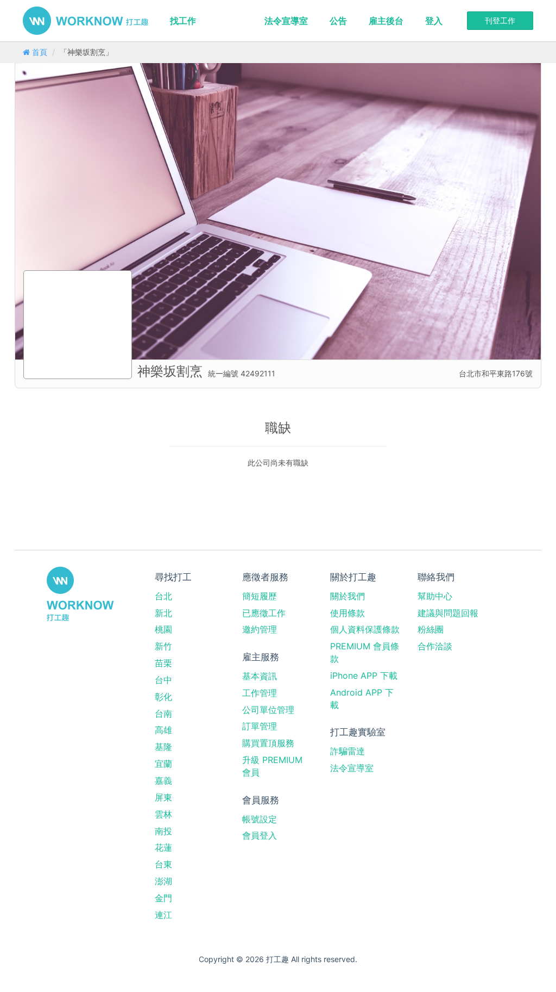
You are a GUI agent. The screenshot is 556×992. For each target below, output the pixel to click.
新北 (163, 612)
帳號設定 (259, 819)
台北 (163, 596)
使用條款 (347, 612)
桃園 (163, 629)
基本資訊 (259, 676)
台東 (163, 864)
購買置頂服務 (268, 742)
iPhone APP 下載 (363, 675)
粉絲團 (431, 629)
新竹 (163, 646)
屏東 (163, 797)
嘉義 (163, 780)
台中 (163, 679)
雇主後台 (386, 20)
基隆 (163, 746)
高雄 (163, 729)
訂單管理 (259, 726)
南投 (163, 831)
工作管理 (259, 692)
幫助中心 (435, 596)
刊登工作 (500, 20)
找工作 (183, 20)
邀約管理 (259, 629)
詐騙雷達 (347, 751)
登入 (434, 20)
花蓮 (163, 847)
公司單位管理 (268, 709)
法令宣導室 (286, 20)
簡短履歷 (259, 596)
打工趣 (85, 20)
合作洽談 (435, 646)
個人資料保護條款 (365, 629)
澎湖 (163, 881)
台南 (163, 713)
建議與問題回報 (448, 612)
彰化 (163, 696)
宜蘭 (163, 763)
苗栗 (163, 663)
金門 (163, 897)
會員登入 (259, 835)
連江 (163, 914)
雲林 (163, 814)
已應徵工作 (264, 612)
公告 (338, 20)
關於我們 (347, 596)
